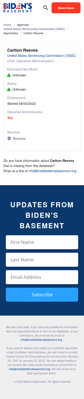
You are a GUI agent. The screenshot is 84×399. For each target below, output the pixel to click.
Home (7, 25)
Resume (19, 138)
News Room (66, 8)
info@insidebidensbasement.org (52, 170)
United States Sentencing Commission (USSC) (34, 29)
